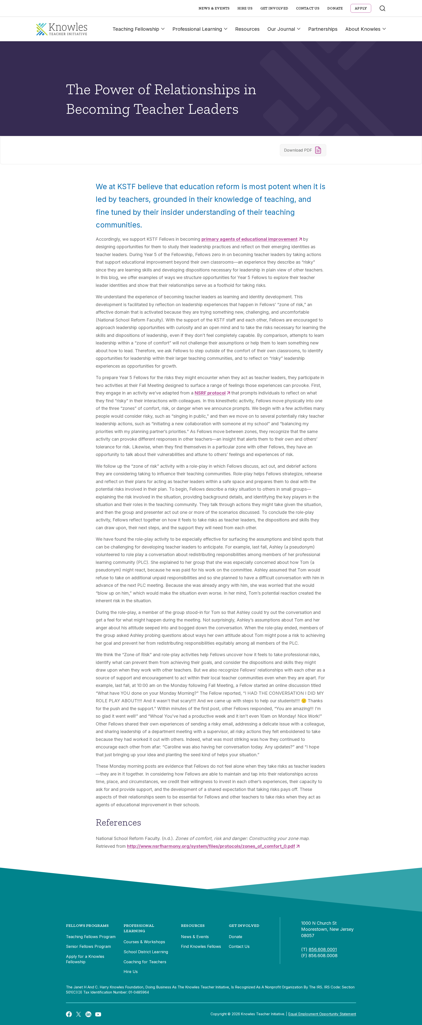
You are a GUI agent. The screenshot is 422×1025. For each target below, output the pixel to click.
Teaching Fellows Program (91, 936)
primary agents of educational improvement (249, 239)
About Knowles (362, 29)
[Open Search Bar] (382, 8)
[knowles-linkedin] (88, 1014)
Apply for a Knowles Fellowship (85, 959)
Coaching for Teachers (145, 961)
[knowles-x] (79, 1014)
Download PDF (298, 150)
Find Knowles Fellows (201, 946)
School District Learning (146, 951)
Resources (247, 29)
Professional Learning (197, 29)
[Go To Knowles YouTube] (98, 1014)
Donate (335, 8)
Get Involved (274, 8)
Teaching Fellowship (136, 29)
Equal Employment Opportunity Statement (322, 1014)
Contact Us (308, 8)
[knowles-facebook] (69, 1014)
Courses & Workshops (144, 941)
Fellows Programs (87, 925)
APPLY (361, 8)
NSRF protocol (210, 392)
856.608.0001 (323, 949)
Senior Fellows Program (88, 946)
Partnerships (323, 29)
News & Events (214, 8)
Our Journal (281, 29)
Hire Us (245, 8)
